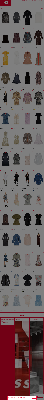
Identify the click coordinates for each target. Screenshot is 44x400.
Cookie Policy (25, 397)
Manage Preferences (17, 397)
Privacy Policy (22, 397)
